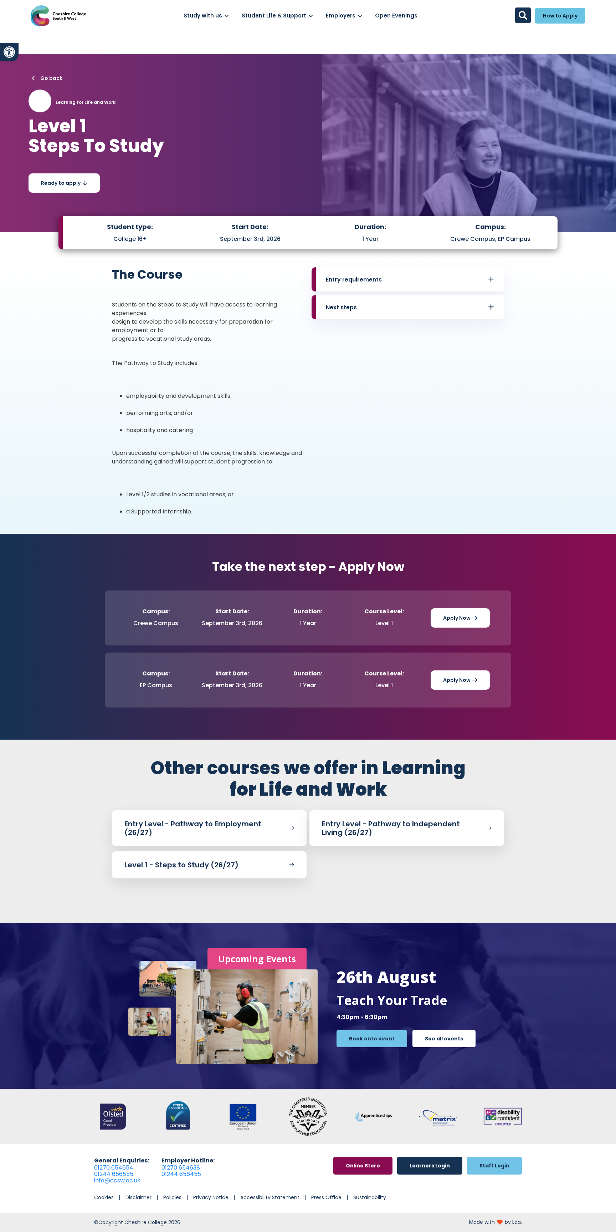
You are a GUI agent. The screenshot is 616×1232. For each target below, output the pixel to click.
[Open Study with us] (226, 16)
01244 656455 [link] (181, 1174)
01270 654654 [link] (113, 1167)
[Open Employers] (360, 16)
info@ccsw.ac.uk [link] (117, 1180)
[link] (9, 52)
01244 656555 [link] (113, 1174)
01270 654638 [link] (180, 1167)
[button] (410, 279)
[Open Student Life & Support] (310, 16)
